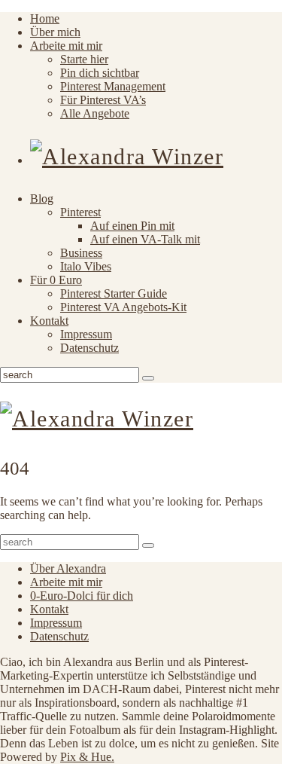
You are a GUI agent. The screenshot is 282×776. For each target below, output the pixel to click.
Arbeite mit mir (66, 45)
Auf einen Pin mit (132, 225)
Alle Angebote (94, 113)
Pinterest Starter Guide (113, 293)
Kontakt (49, 320)
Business (81, 252)
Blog (41, 198)
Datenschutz (89, 347)
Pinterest (80, 212)
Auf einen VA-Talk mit (145, 239)
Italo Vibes (85, 266)
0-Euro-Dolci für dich (81, 595)
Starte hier (84, 59)
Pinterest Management (112, 86)
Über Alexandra (68, 568)
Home (44, 18)
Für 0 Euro (56, 279)
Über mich (55, 32)
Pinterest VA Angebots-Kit (123, 307)
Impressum (86, 334)
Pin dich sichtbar (99, 72)
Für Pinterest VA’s (103, 99)
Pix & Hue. (87, 756)
